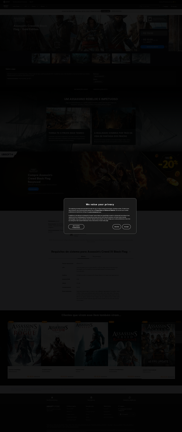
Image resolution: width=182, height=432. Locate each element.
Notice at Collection (110, 210)
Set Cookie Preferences (76, 226)
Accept (126, 226)
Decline (117, 226)
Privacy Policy (98, 210)
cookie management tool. (94, 212)
